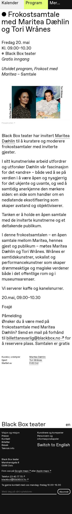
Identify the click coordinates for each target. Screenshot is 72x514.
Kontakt (6, 438)
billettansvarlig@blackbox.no (33, 338)
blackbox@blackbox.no (14, 479)
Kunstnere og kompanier (50, 432)
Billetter (6, 442)
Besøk (5, 445)
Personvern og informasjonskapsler (48, 437)
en (68, 425)
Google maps (22, 471)
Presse (5, 435)
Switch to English (53, 444)
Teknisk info (8, 448)
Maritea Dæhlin (37, 356)
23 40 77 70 (16, 476)
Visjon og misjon (11, 432)
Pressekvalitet (7, 123)
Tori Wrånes (35, 360)
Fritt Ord (33, 363)
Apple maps (42, 471)
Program (34, 2)
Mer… (55, 2)
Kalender (10, 2)
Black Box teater (24, 424)
